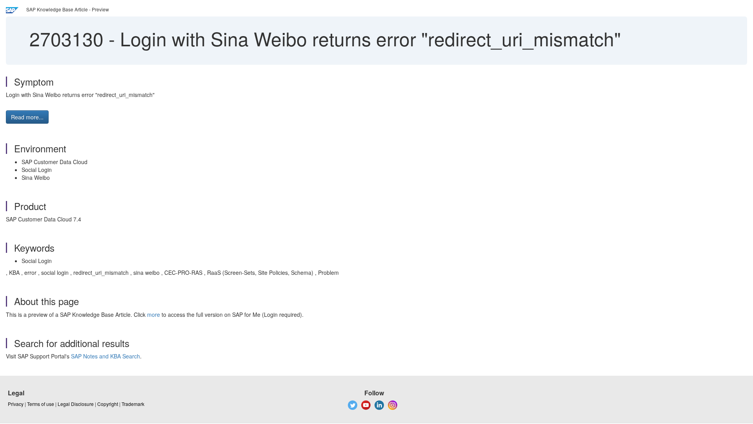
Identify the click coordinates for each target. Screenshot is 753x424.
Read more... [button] (27, 117)
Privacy (16, 403)
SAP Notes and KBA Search (105, 356)
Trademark (133, 403)
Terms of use (40, 403)
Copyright (107, 403)
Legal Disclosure (76, 403)
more (153, 314)
